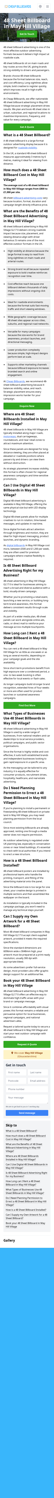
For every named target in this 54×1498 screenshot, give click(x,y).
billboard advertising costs (27, 197)
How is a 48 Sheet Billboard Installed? (26, 1209)
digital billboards (16, 545)
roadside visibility (27, 147)
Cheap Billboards (15, 381)
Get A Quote (27, 127)
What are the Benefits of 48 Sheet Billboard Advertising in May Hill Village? (24, 1148)
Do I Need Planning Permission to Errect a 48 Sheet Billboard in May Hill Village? (26, 1201)
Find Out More (27, 705)
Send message (27, 1112)
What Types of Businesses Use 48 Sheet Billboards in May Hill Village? (25, 1191)
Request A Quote (27, 1044)
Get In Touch (27, 34)
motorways (9, 436)
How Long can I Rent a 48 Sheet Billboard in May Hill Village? (23, 1183)
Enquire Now (27, 406)
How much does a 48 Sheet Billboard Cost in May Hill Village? (26, 1137)
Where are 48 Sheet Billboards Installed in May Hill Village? (22, 1157)
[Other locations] (40, 6)
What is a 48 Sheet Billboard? (21, 1130)
